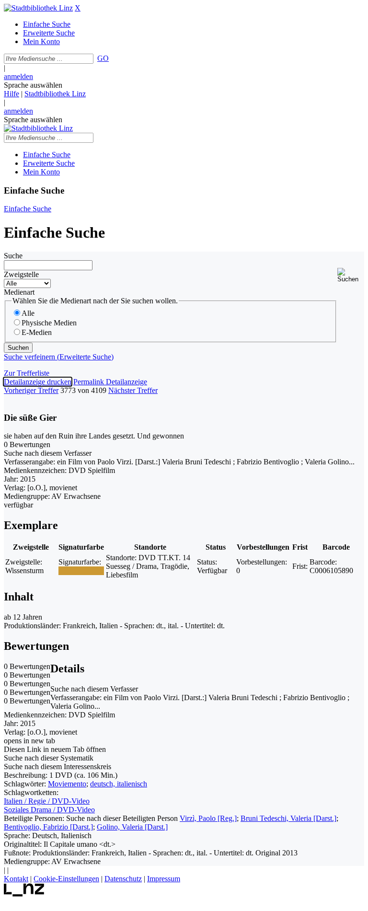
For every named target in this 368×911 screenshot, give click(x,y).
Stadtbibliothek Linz (55, 94)
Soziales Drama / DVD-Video (49, 810)
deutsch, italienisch (118, 784)
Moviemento (67, 784)
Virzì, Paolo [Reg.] (208, 818)
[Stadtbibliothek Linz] (38, 8)
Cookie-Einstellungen (66, 879)
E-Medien (37, 332)
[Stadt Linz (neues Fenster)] (24, 894)
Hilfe (11, 94)
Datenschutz (123, 879)
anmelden (18, 76)
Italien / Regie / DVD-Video (47, 801)
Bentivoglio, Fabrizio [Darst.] (48, 827)
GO (103, 58)
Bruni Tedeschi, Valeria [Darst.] (288, 818)
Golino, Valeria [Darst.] (132, 827)
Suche (13, 256)
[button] (350, 275)
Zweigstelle (21, 274)
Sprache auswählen (33, 85)
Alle (28, 313)
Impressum (163, 879)
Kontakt (16, 879)
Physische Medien (49, 323)
